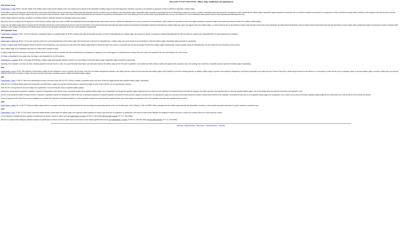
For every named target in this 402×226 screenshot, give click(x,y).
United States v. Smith (8, 105)
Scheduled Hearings (211, 125)
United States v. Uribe (8, 9)
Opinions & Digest (190, 125)
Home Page (180, 125)
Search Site (222, 125)
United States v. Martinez (9, 34)
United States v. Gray (8, 112)
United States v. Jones (8, 80)
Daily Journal (200, 125)
